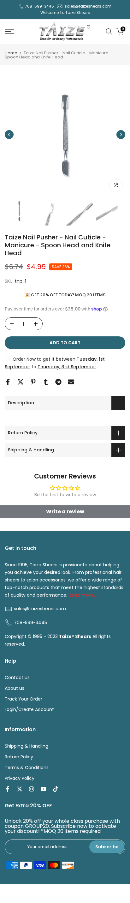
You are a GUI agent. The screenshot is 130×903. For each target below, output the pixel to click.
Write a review (65, 511)
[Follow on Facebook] (7, 789)
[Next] (120, 134)
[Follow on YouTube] (43, 789)
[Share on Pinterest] (33, 382)
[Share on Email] (71, 382)
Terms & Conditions (27, 768)
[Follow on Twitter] (19, 789)
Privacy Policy (19, 778)
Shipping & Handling (26, 746)
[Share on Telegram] (58, 382)
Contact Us (17, 678)
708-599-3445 (39, 6)
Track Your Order (23, 699)
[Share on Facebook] (8, 382)
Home (11, 53)
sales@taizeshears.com (88, 6)
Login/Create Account (29, 710)
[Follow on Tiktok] (55, 789)
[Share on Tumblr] (46, 382)
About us (14, 688)
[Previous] (9, 134)
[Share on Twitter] (20, 382)
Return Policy (19, 757)
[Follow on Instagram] (31, 789)
